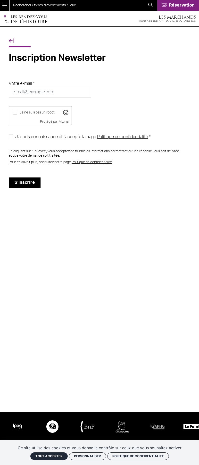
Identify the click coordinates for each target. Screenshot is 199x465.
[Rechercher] (150, 5)
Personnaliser (87, 456)
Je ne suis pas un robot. (37, 112)
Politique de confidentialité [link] (138, 456)
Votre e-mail (20, 83)
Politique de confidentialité (122, 137)
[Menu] (4, 5)
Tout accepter (49, 456)
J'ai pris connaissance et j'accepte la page (81, 137)
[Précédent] (11, 41)
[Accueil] (25, 18)
